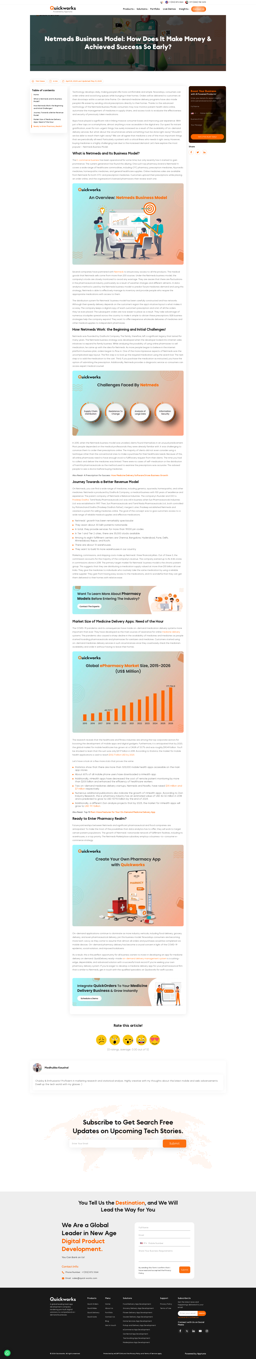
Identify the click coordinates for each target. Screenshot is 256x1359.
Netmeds (119, 272)
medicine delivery (171, 632)
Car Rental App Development (135, 1334)
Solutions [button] (142, 9)
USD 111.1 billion (92, 806)
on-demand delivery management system (144, 958)
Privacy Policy (166, 1304)
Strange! (115, 1030)
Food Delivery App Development (137, 1304)
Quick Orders (92, 1304)
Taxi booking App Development (136, 1338)
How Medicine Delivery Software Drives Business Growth (139, 475)
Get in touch (110, 1325)
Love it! (155, 1030)
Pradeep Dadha (80, 500)
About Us (109, 1308)
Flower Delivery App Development (137, 1313)
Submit (184, 1270)
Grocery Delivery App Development (138, 1308)
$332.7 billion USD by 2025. (122, 755)
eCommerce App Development (136, 1330)
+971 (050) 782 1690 (197, 2)
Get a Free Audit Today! (207, 137)
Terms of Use (165, 1308)
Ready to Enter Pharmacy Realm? (48, 126)
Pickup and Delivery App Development (139, 1325)
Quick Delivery (93, 1313)
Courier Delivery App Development (138, 1317)
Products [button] (128, 9)
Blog (107, 1321)
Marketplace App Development (136, 1342)
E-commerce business (88, 160)
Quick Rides (92, 1308)
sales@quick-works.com (84, 1278)
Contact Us (198, 9)
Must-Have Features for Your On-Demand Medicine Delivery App (123, 812)
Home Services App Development (137, 1321)
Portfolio (155, 9)
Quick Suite (92, 1317)
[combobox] (194, 113)
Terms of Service (150, 1353)
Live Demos (169, 9)
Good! (141, 1030)
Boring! (128, 1030)
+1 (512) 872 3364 (176, 2)
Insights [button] (183, 9)
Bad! (101, 1030)
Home (36, 95)
